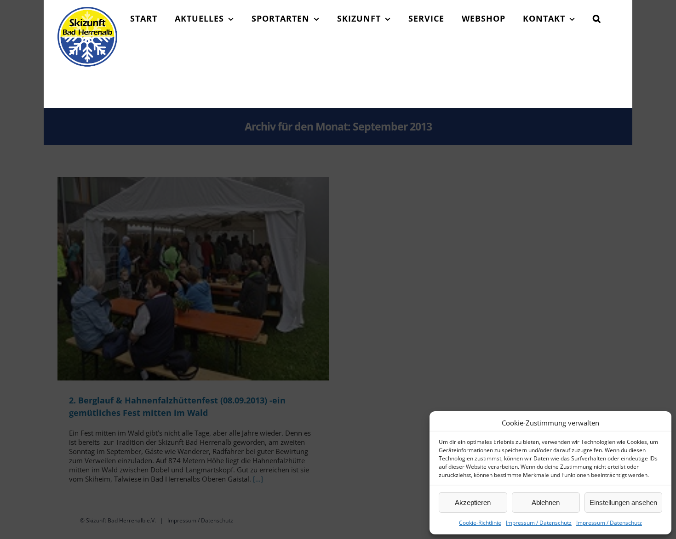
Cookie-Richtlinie (480, 523)
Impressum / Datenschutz (539, 523)
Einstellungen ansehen (623, 502)
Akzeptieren (473, 502)
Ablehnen (546, 502)
